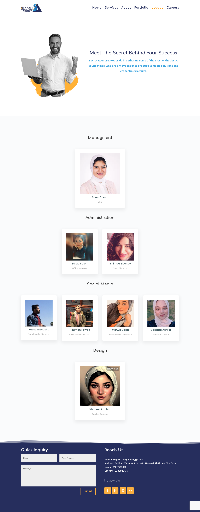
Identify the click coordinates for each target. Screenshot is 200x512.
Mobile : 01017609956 (115, 467)
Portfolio (141, 7)
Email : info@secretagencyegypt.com (124, 460)
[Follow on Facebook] (107, 490)
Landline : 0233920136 (116, 471)
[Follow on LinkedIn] (115, 490)
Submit (88, 491)
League (157, 7)
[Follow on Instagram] (123, 490)
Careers (173, 7)
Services (111, 7)
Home (97, 7)
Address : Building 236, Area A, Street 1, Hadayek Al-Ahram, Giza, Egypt (141, 463)
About (126, 7)
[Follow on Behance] (130, 490)
